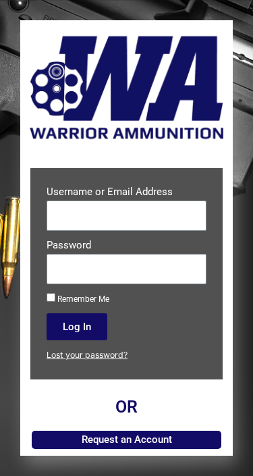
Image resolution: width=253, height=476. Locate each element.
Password (69, 245)
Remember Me (82, 299)
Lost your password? (87, 355)
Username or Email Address (110, 192)
